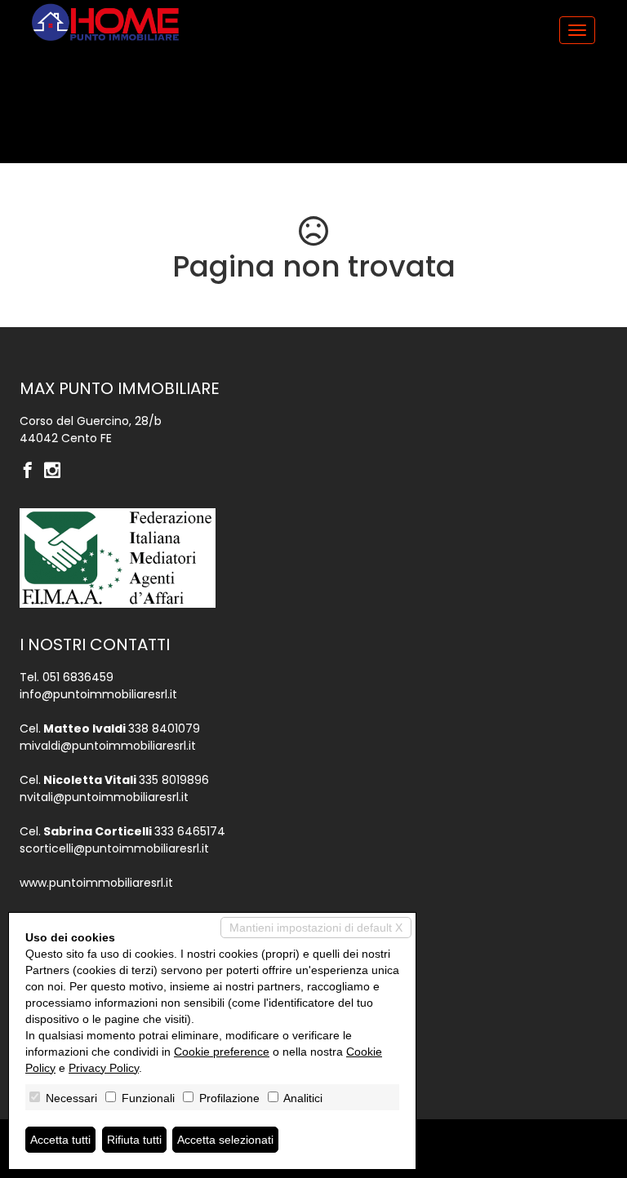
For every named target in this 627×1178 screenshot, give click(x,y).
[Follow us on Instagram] (56, 471)
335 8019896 (174, 780)
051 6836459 (77, 677)
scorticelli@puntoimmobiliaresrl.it (114, 848)
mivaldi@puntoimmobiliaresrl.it (108, 745)
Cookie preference (221, 1051)
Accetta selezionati (225, 1139)
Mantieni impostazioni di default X (315, 927)
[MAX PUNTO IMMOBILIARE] (105, 22)
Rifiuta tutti (134, 1139)
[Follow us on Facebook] (32, 471)
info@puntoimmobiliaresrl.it (98, 694)
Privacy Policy (104, 1067)
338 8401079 (164, 728)
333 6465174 (189, 831)
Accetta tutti (60, 1139)
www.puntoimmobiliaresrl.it (96, 883)
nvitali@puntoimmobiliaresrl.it (104, 797)
